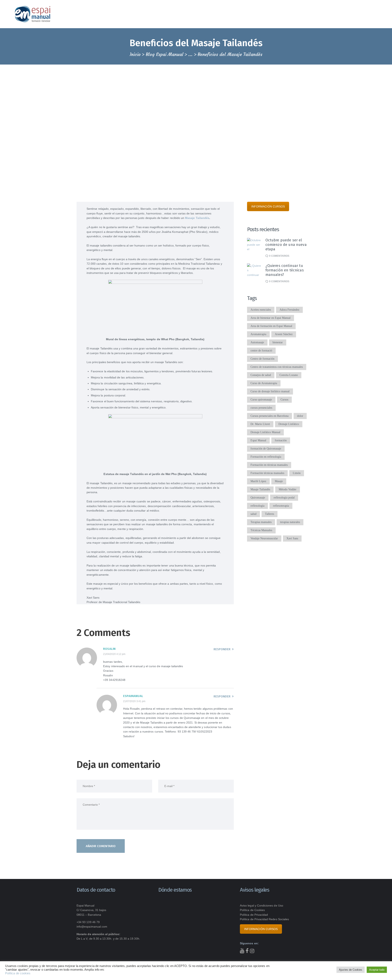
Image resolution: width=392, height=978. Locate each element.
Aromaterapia (258, 334)
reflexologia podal (284, 497)
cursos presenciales (261, 407)
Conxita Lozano (289, 375)
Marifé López (258, 481)
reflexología (257, 505)
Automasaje (257, 342)
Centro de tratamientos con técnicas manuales (277, 366)
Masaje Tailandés (197, 218)
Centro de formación (262, 358)
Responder (222, 649)
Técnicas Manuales (261, 530)
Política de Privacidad (254, 914)
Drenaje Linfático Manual (265, 432)
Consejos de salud (261, 375)
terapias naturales (290, 522)
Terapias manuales (261, 522)
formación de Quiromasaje (266, 448)
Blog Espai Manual (164, 54)
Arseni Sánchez (284, 334)
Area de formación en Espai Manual (271, 326)
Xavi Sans (292, 538)
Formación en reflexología (266, 456)
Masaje (279, 481)
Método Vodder (287, 489)
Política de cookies (17, 973)
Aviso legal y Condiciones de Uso (261, 905)
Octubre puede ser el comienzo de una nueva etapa (286, 244)
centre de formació (261, 350)
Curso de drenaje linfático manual (270, 391)
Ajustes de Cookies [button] (350, 969)
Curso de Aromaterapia (264, 383)
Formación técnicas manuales (267, 473)
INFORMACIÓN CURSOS (268, 206)
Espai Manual (258, 440)
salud (253, 513)
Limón (297, 473)
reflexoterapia (281, 505)
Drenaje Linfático (288, 424)
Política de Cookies (252, 910)
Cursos (284, 399)
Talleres (269, 513)
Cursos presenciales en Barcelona (269, 415)
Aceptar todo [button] (376, 969)
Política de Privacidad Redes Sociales (264, 919)
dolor (300, 415)
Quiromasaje (258, 497)
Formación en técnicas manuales (269, 464)
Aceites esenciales (261, 309)
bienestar (278, 342)
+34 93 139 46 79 (88, 922)
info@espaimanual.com (92, 926)
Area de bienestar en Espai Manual (271, 317)
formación (281, 440)
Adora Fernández (289, 309)
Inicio (135, 54)
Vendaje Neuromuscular (264, 538)
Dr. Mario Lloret (260, 424)
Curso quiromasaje (261, 399)
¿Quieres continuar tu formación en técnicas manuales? (284, 270)
